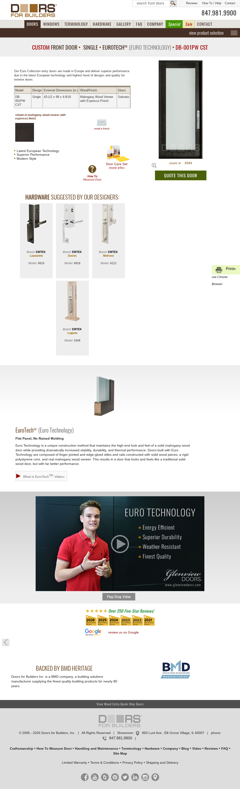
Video (196, 748)
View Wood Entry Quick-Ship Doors (120, 704)
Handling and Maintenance (96, 748)
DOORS (32, 24)
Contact (230, 3)
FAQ (139, 24)
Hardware (152, 748)
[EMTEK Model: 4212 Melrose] (108, 224)
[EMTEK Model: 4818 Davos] (72, 224)
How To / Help (211, 3)
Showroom (125, 733)
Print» (224, 270)
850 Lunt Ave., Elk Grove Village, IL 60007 (173, 733)
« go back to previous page (5, 642)
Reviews (192, 3)
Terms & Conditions (104, 762)
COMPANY (155, 24)
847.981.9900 (219, 12)
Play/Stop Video (119, 596)
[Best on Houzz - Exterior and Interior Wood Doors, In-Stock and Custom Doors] (120, 625)
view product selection (206, 33)
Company (170, 748)
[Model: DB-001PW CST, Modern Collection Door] (180, 109)
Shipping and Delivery (162, 762)
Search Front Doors (154, 3)
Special (174, 24)
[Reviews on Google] (93, 632)
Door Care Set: (117, 166)
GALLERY (123, 24)
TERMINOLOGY (76, 24)
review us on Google (123, 632)
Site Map (120, 753)
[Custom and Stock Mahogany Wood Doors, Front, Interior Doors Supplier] (36, 10)
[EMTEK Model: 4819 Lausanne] (36, 224)
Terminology (131, 748)
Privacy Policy (132, 762)
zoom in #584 (180, 163)
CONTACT (204, 24)
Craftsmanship (21, 748)
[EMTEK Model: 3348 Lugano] (72, 301)
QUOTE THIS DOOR (180, 175)
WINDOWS (51, 24)
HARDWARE (102, 24)
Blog (185, 748)
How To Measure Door (54, 748)
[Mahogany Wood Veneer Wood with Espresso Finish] (28, 132)
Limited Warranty (74, 762)
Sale (188, 24)
